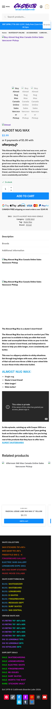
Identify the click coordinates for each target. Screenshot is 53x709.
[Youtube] (44, 697)
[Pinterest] (6, 697)
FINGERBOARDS (13, 599)
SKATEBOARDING (13, 657)
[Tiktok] (12, 697)
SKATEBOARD (12, 587)
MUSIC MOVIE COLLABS (13, 573)
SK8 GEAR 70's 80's (11, 551)
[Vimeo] (19, 702)
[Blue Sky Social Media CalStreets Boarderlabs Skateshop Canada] (31, 702)
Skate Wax (28, 222)
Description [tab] (7, 236)
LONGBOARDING (13, 661)
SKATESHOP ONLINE (16, 33)
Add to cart (25, 196)
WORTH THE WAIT (14, 679)
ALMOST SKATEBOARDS (13, 442)
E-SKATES (10, 595)
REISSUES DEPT (13, 602)
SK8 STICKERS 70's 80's (13, 547)
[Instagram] (31, 697)
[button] (11, 188)
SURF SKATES (12, 606)
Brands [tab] (5, 243)
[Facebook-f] (19, 697)
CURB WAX (43, 33)
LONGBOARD (11, 591)
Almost (29, 225)
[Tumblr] (25, 702)
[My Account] (41, 7)
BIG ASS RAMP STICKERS (14, 569)
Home (4, 33)
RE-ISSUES (10, 672)
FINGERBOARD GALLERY (14, 558)
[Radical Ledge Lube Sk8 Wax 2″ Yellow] (24, 483)
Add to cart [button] (24, 521)
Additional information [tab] (13, 250)
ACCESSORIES (32, 33)
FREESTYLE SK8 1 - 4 (12, 554)
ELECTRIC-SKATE (13, 664)
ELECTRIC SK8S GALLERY (14, 562)
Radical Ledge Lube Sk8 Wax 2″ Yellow (24, 511)
